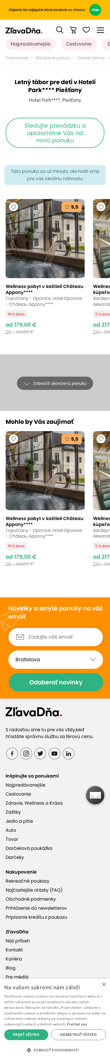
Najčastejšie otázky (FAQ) (34, 890)
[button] (60, 30)
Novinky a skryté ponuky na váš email (55, 612)
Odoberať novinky (56, 682)
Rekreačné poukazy (27, 881)
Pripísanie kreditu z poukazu (36, 917)
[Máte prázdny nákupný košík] (73, 30)
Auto (11, 830)
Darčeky (15, 857)
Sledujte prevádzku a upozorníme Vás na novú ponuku (55, 132)
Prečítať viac (77, 1024)
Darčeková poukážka (29, 848)
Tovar (12, 839)
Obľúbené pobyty (53, 58)
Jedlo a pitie (19, 821)
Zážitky (13, 812)
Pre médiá (17, 977)
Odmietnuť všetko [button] (78, 1034)
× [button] (104, 985)
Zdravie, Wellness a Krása (34, 803)
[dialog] (55, 1020)
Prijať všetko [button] (26, 1034)
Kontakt (14, 950)
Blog (11, 968)
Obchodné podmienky (31, 899)
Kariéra (14, 959)
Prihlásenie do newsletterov (36, 908)
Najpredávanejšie (30, 44)
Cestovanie (79, 44)
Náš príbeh (18, 941)
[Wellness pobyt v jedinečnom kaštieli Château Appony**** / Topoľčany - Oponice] (45, 269)
